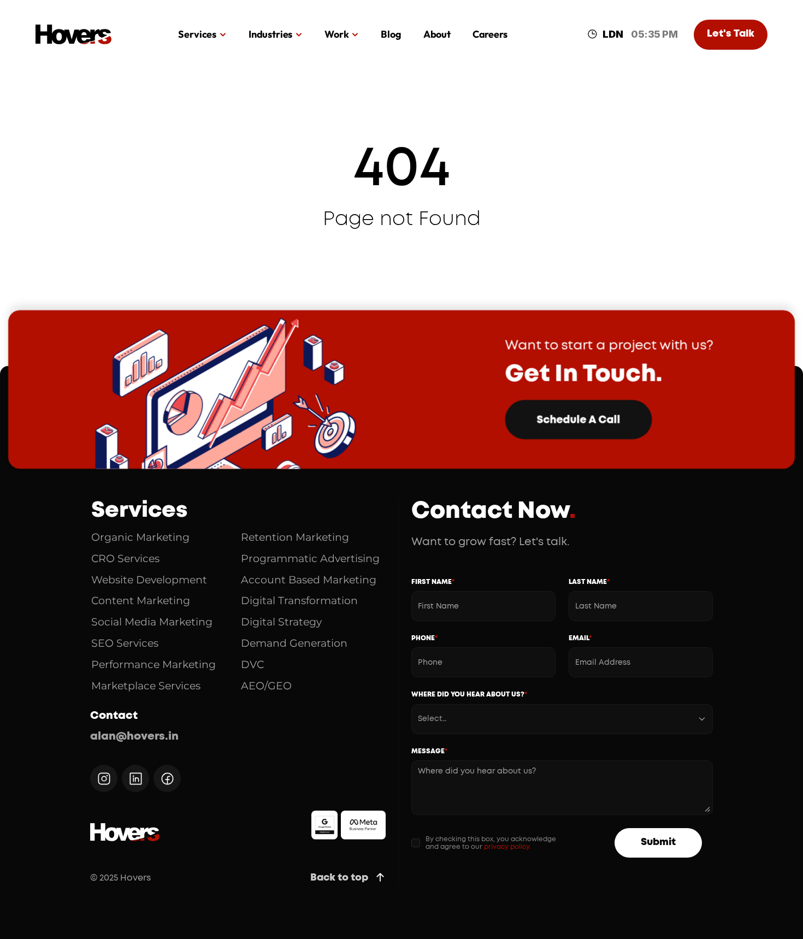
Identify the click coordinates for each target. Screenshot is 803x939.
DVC (252, 664)
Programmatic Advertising (310, 558)
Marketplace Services (145, 686)
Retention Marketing (295, 537)
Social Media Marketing (151, 622)
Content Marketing (140, 600)
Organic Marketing (140, 537)
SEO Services (124, 643)
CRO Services (125, 558)
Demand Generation (294, 643)
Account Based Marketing (308, 580)
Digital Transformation (299, 600)
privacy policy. (507, 846)
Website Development (149, 580)
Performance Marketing (153, 664)
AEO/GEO (266, 686)
